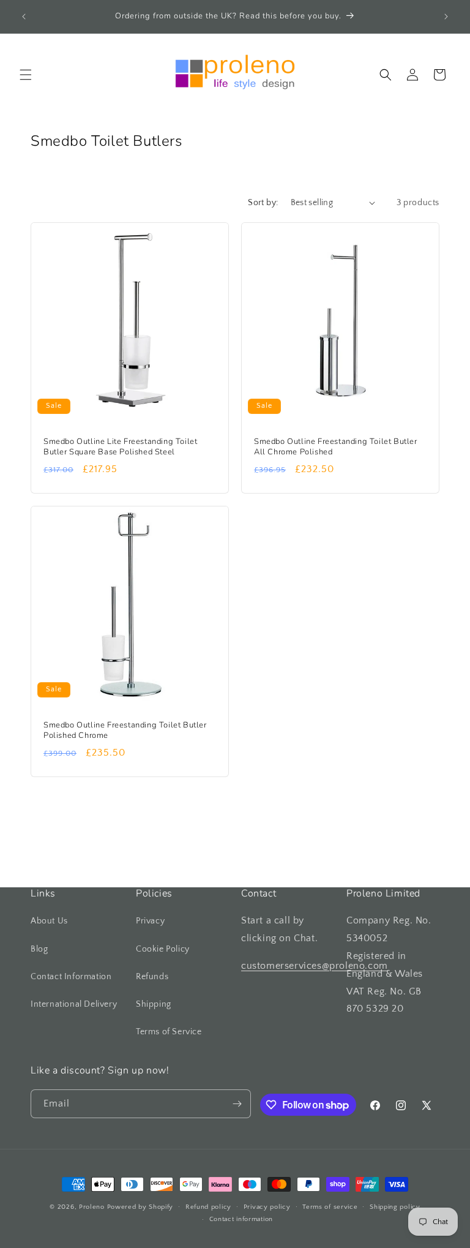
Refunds (152, 977)
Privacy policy (267, 1207)
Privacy (150, 921)
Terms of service (329, 1207)
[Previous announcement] (23, 16)
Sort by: (263, 203)
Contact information (241, 1219)
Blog (39, 949)
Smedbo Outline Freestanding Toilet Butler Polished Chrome (125, 730)
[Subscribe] (236, 1103)
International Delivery (74, 1004)
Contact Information (71, 977)
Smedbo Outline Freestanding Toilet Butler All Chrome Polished (335, 447)
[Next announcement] (446, 16)
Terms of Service (169, 1032)
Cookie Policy (163, 949)
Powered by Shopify (140, 1207)
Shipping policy (395, 1207)
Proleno (92, 1207)
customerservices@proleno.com (314, 965)
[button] (25, 74)
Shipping (153, 1004)
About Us (49, 921)
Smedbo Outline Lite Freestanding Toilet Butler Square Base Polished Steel (120, 447)
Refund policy (208, 1207)
